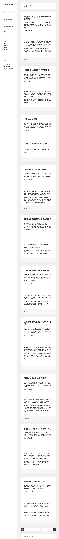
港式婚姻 (4, 21)
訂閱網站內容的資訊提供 (7, 64)
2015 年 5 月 (5, 49)
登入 (4, 63)
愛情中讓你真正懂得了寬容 (35, 481)
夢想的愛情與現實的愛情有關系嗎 (37, 219)
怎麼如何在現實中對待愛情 (35, 169)
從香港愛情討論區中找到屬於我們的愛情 (37, 17)
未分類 (4, 56)
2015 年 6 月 (5, 47)
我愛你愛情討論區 (8, 4)
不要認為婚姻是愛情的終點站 (8, 26)
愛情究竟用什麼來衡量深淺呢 (8, 19)
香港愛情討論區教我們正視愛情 (36, 70)
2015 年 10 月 (5, 45)
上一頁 (22, 529)
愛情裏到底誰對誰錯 (32, 119)
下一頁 (54, 529)
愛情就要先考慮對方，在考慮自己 (37, 428)
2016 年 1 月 (5, 43)
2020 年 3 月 (5, 40)
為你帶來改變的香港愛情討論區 (36, 270)
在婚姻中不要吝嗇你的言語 (7, 24)
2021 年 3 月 (5, 38)
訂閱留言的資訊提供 (6, 66)
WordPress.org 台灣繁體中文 (8, 68)
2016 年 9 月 (5, 41)
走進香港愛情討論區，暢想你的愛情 (37, 323)
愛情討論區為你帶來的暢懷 (35, 378)
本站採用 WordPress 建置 (28, 536)
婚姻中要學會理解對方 (7, 22)
